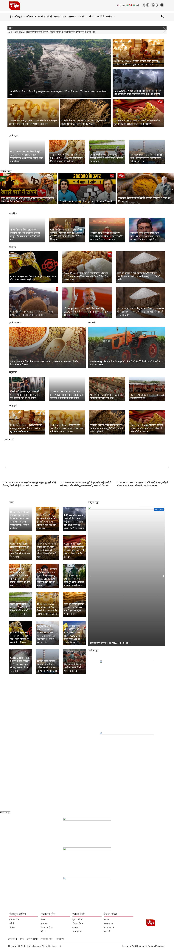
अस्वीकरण (59, 939)
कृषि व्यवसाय (31, 16)
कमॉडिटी (100, 16)
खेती (162, 509)
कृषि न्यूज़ (18, 16)
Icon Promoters (158, 946)
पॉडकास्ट (72, 16)
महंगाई (43, 931)
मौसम (64, 16)
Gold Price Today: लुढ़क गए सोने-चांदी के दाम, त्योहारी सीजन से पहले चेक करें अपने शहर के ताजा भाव (85, 484)
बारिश (106, 919)
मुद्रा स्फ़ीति (77, 919)
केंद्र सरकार (109, 927)
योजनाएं (57, 16)
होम (11, 16)
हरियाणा (44, 923)
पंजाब (43, 919)
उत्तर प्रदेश (76, 931)
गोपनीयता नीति (46, 939)
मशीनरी (49, 16)
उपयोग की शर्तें (32, 939)
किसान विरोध (77, 923)
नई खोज (41, 16)
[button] (165, 30)
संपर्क (22, 939)
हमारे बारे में (12, 939)
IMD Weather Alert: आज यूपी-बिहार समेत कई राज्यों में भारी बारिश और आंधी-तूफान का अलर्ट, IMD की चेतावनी (28, 484)
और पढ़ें (8, 494)
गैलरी (82, 16)
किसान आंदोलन (47, 927)
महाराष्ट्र (75, 927)
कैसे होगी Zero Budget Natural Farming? (109, 643)
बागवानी (107, 931)
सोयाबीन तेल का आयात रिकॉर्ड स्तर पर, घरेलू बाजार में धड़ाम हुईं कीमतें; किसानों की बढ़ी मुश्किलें (46, 32)
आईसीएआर (108, 923)
